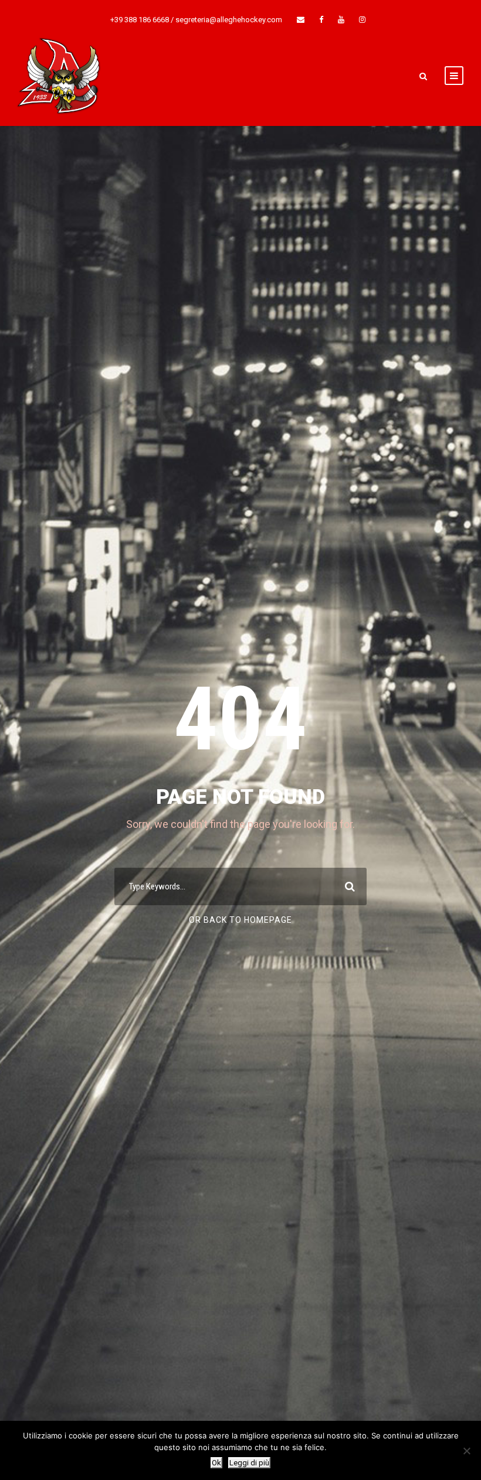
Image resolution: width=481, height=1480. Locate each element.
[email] (300, 19)
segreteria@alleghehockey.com (228, 19)
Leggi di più (249, 1462)
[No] (466, 1451)
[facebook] (321, 19)
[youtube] (341, 19)
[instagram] (362, 19)
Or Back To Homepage (240, 920)
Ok (216, 1462)
